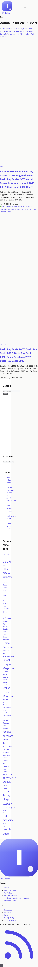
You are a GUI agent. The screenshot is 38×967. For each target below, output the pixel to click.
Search (5, 393)
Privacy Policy (9, 918)
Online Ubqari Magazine (8, 692)
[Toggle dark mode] (25, 8)
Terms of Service (10, 920)
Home (6, 915)
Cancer (4, 595)
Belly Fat (5, 582)
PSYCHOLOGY (7, 707)
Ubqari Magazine (10, 808)
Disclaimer (10, 490)
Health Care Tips (10, 890)
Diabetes (6, 609)
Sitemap (9, 529)
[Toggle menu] (34, 8)
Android (5, 580)
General (3, 344)
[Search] (29, 8)
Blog (1, 166)
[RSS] (19, 963)
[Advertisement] (19, 426)
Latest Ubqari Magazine (8, 664)
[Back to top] (1, 965)
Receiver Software (10, 895)
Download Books (10, 901)
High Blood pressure (6, 637)
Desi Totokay (8, 893)
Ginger (5, 626)
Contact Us (8, 910)
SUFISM (7, 781)
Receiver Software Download (18, 898)
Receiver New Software (6, 725)
